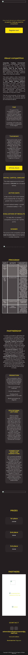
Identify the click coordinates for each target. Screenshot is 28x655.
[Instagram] (12, 628)
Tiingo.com (18, 640)
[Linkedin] (16, 628)
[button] (14, 30)
